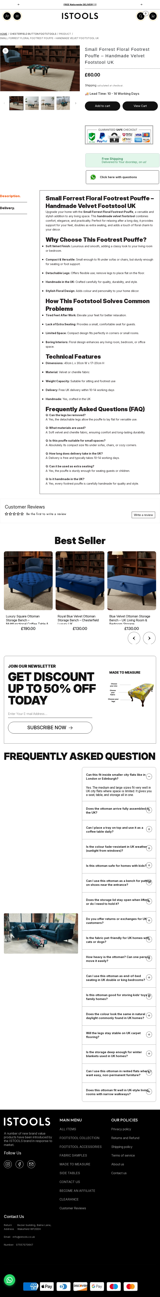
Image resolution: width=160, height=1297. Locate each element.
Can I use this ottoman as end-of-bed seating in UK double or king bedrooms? (115, 978)
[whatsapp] (9, 1280)
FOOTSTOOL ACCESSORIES (81, 1147)
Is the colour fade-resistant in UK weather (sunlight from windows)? (116, 848)
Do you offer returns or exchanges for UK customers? (116, 921)
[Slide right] (75, 103)
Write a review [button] (143, 515)
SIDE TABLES (70, 1173)
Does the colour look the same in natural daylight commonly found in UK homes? (115, 1016)
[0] (140, 20)
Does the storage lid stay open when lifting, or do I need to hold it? (118, 902)
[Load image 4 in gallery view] (63, 103)
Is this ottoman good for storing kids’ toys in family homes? (118, 997)
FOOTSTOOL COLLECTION (79, 1138)
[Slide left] (4, 103)
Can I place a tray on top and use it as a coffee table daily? (114, 829)
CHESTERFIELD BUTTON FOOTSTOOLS (33, 33)
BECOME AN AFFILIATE (77, 1191)
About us (117, 1164)
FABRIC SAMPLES (73, 1155)
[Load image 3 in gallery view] (47, 103)
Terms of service (123, 1155)
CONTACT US (70, 1182)
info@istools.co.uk (24, 1236)
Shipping (90, 85)
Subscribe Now (46, 727)
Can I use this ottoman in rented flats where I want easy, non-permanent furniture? (118, 1073)
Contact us (119, 1173)
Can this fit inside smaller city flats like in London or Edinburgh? (116, 776)
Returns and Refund (125, 1138)
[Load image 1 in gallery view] (16, 103)
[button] (141, 4)
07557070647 (24, 1244)
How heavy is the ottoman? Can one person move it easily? (118, 959)
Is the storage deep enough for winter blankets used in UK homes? (114, 1054)
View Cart (140, 106)
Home (3, 33)
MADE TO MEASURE (75, 1164)
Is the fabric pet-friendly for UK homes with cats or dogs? (117, 940)
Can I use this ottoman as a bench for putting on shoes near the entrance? (118, 883)
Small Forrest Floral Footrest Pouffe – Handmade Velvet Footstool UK (49, 38)
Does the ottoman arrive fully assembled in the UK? (117, 810)
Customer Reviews (73, 1208)
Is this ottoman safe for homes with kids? (116, 866)
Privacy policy (121, 1129)
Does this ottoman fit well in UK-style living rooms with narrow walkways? (117, 1092)
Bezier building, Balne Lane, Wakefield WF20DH (34, 1226)
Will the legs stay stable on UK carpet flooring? (113, 1035)
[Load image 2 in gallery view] (32, 103)
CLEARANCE (69, 1199)
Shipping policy (121, 1147)
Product (65, 33)
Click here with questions (118, 177)
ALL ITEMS (68, 1129)
